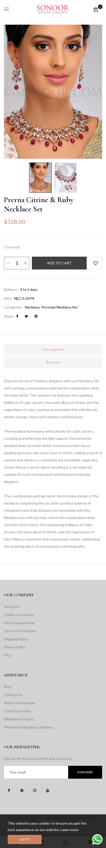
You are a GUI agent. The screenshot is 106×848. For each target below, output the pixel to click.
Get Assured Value (19, 623)
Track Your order (17, 711)
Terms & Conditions (20, 631)
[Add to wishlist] (95, 263)
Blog (7, 686)
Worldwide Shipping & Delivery (28, 727)
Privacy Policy (15, 647)
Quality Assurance (19, 614)
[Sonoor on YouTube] (47, 790)
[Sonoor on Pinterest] (22, 790)
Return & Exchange (19, 703)
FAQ (7, 655)
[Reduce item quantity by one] (8, 263)
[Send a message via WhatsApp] (97, 839)
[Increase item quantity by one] (25, 263)
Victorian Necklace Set (59, 307)
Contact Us (13, 695)
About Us (11, 606)
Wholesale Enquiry (19, 719)
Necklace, (32, 307)
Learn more (69, 829)
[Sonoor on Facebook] (9, 790)
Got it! (24, 839)
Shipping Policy (16, 639)
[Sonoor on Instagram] (35, 790)
